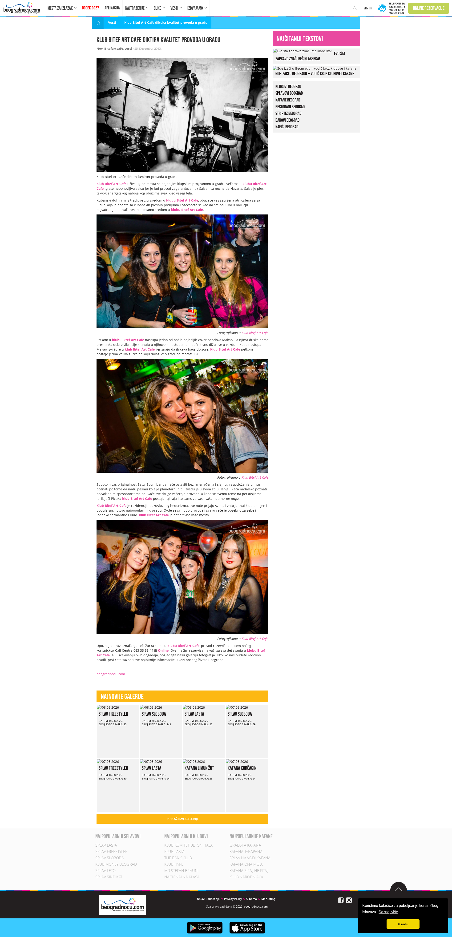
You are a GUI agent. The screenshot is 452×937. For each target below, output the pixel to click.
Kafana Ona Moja (246, 864)
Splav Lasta (194, 714)
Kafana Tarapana (246, 851)
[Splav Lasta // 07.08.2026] (151, 761)
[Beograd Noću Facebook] (341, 899)
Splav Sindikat (108, 877)
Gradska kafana (245, 845)
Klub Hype (173, 864)
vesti (128, 48)
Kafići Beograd (286, 126)
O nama (251, 899)
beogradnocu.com (111, 674)
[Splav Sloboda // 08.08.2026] (151, 707)
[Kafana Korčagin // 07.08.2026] (237, 761)
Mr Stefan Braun (181, 870)
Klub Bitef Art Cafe (255, 333)
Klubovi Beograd (288, 86)
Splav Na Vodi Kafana (250, 857)
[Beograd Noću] (122, 904)
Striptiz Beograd (288, 113)
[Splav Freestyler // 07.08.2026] (108, 761)
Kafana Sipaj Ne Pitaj (249, 870)
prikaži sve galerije (182, 819)
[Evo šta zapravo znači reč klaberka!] (302, 50)
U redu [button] (403, 924)
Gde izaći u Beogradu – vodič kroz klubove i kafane (314, 73)
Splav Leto (105, 870)
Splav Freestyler (113, 714)
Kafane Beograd (287, 99)
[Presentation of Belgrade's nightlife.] (22, 7)
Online (163, 650)
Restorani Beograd (290, 106)
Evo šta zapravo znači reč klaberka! (310, 56)
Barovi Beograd (287, 120)
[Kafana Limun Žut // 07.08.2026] (194, 761)
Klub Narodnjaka (246, 877)
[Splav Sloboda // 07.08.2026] (237, 707)
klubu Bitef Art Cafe (182, 200)
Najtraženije (135, 8)
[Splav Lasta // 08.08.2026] (194, 707)
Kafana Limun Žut (199, 768)
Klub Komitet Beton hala (188, 845)
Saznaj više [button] (388, 912)
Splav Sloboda (154, 714)
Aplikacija (112, 7)
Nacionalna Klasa (182, 877)
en (370, 8)
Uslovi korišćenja (208, 899)
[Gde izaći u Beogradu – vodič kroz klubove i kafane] (314, 68)
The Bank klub (178, 857)
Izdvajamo (195, 8)
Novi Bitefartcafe (110, 48)
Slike (157, 8)
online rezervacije (428, 8)
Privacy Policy (233, 899)
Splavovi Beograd (289, 93)
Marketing (268, 899)
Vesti (174, 8)
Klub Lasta (174, 851)
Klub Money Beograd (116, 864)
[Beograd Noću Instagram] (349, 899)
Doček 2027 (90, 7)
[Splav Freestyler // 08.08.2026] (108, 707)
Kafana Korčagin (242, 768)
